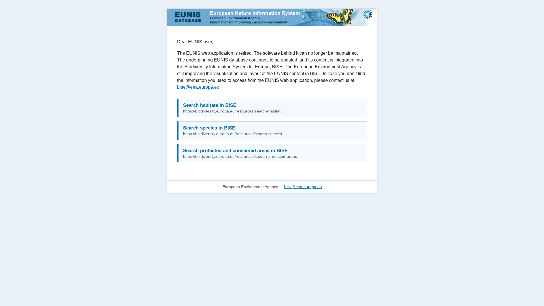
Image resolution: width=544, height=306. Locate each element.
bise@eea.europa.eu (198, 87)
